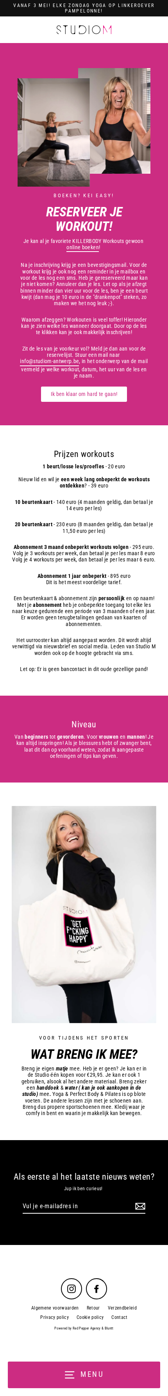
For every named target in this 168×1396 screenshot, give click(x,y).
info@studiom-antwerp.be (49, 361)
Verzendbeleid (122, 1308)
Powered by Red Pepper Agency (77, 1328)
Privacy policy (54, 1317)
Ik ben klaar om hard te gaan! (84, 394)
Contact (119, 1317)
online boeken (82, 247)
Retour (93, 1308)
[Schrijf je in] (139, 1206)
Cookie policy (90, 1317)
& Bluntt (107, 1328)
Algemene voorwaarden (55, 1308)
